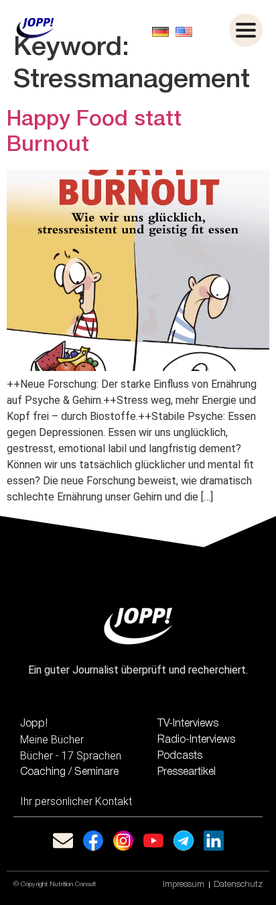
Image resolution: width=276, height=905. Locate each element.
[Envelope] (63, 841)
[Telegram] (184, 841)
